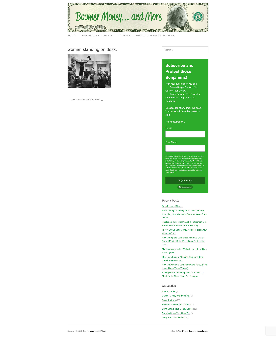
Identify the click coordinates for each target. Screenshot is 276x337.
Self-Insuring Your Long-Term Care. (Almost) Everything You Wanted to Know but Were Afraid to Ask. (184, 214)
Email (168, 128)
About (72, 35)
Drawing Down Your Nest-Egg (176, 313)
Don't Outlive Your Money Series (177, 309)
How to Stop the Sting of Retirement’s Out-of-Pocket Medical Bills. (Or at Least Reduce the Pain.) (183, 241)
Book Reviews (169, 300)
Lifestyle (174, 331)
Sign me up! (185, 180)
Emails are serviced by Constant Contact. (184, 170)
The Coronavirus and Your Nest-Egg (85, 99)
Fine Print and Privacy (97, 35)
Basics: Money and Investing (175, 295)
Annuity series (168, 291)
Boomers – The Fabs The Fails (176, 304)
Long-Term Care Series (173, 317)
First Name (171, 142)
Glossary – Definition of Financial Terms (146, 35)
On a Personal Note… (172, 206)
